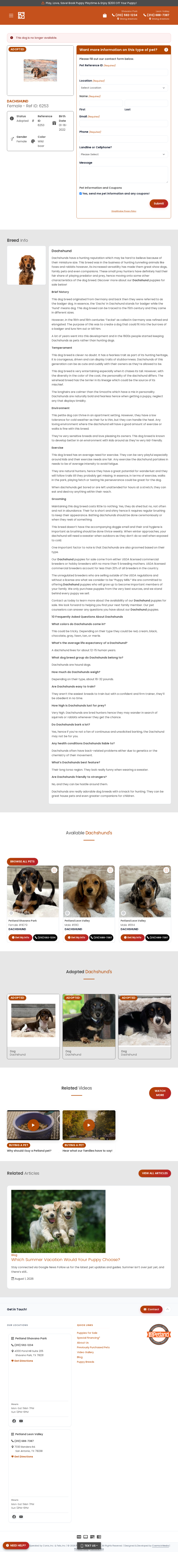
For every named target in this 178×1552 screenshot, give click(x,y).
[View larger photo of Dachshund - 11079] (54, 870)
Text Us (90, 1546)
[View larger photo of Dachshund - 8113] (110, 870)
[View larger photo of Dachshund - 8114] (166, 870)
